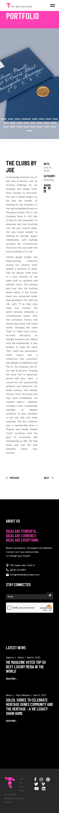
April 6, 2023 (33, 658)
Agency (10, 658)
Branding (49, 180)
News (21, 658)
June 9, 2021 (39, 695)
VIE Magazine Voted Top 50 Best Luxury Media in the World (26, 666)
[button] (4, 119)
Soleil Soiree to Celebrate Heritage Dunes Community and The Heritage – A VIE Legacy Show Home (29, 706)
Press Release (23, 695)
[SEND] (49, 595)
